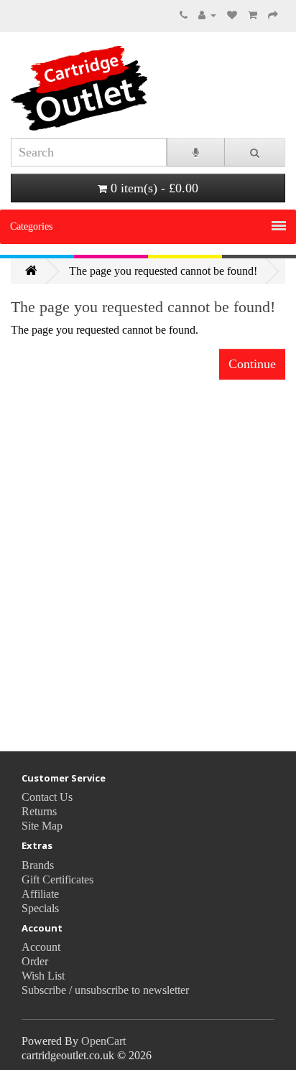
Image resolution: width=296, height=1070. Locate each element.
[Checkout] (273, 14)
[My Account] (207, 14)
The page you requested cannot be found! (163, 271)
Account (41, 947)
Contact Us (47, 797)
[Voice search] (196, 152)
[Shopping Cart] (252, 14)
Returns (39, 811)
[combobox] (89, 152)
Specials (40, 908)
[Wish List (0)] (232, 14)
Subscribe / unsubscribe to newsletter (105, 990)
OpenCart (103, 1041)
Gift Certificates (57, 879)
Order (35, 961)
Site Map (42, 826)
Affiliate (40, 894)
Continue (252, 364)
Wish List (43, 976)
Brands (38, 865)
